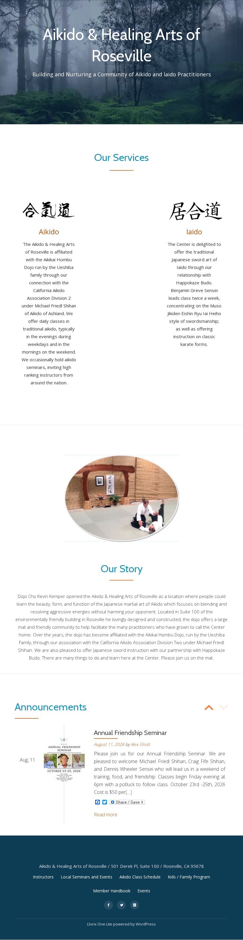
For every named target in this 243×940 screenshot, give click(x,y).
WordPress (146, 924)
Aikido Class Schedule (140, 877)
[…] (129, 792)
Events (103, 3)
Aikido (129, 3)
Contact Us (213, 3)
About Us (178, 3)
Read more (105, 814)
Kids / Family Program (189, 877)
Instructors (43, 877)
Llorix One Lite (100, 924)
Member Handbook (111, 891)
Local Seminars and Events (86, 877)
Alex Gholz (140, 744)
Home (78, 3)
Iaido (152, 3)
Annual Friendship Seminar (130, 733)
